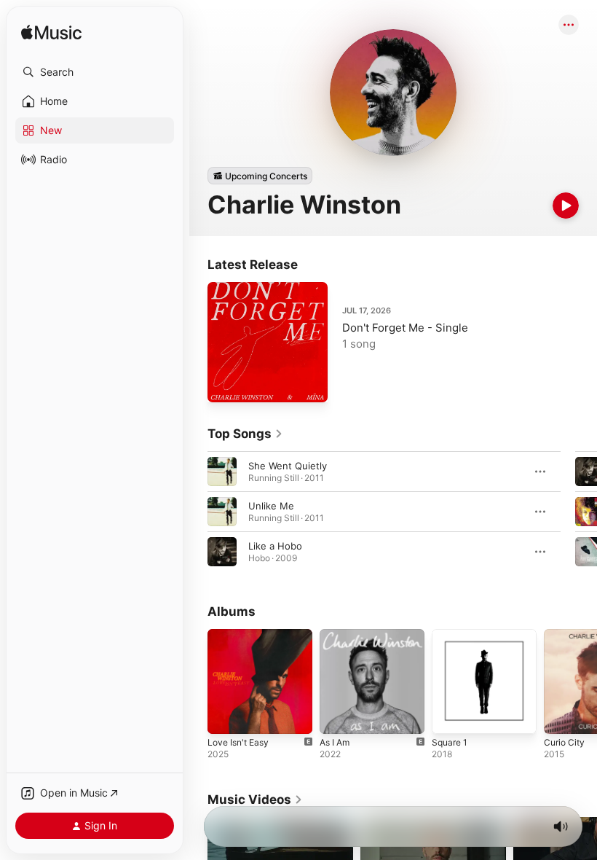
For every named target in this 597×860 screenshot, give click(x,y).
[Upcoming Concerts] (259, 175)
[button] (94, 72)
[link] (245, 434)
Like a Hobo (275, 546)
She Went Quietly (287, 466)
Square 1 (449, 742)
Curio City (564, 742)
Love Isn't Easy (238, 742)
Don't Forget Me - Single (405, 328)
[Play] (566, 205)
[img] (51, 33)
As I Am (334, 742)
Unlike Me (271, 506)
